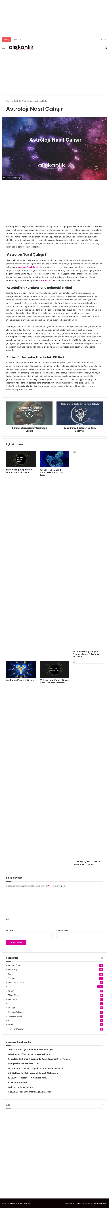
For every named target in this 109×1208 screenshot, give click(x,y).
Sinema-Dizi (13, 999)
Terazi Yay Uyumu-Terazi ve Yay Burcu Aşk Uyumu (86, 863)
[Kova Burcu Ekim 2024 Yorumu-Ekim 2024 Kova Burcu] (54, 459)
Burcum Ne (16, 40)
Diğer (19, 101)
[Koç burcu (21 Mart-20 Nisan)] (21, 669)
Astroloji (26, 101)
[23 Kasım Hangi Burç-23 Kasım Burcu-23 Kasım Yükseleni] (54, 669)
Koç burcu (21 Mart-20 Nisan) (20, 680)
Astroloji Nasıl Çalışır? (29, 267)
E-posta (10, 930)
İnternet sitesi (62, 930)
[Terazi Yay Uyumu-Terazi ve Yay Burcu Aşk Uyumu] (88, 760)
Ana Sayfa (87, 1203)
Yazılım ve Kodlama (16, 982)
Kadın (10, 974)
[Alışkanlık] (21, 47)
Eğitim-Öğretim (14, 995)
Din (9, 1004)
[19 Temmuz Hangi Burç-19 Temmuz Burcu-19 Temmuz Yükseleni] (88, 550)
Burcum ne (46, 280)
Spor (10, 1020)
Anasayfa (12, 101)
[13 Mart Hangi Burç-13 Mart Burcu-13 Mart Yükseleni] (21, 459)
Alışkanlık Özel (14, 965)
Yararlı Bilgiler (13, 970)
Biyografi (11, 1008)
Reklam (11, 991)
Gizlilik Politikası (99, 1203)
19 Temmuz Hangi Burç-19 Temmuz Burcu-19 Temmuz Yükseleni (86, 654)
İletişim (78, 1203)
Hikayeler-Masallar (16, 1029)
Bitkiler (10, 1025)
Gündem (11, 978)
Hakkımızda (69, 1203)
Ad (8, 919)
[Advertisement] (54, 18)
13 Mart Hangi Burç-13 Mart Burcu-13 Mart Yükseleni (19, 471)
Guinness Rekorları (16, 1012)
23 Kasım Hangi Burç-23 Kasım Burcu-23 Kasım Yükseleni (54, 681)
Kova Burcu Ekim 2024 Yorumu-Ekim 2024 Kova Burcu (51, 472)
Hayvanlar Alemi (15, 1016)
